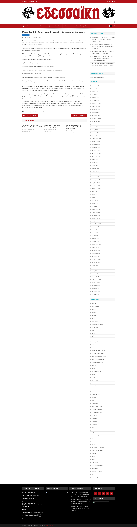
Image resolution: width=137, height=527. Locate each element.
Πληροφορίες (83, 26)
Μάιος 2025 (95, 130)
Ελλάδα (42, 26)
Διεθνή (65, 26)
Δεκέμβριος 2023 (96, 180)
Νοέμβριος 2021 (96, 253)
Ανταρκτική (95, 327)
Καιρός (93, 400)
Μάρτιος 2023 (95, 206)
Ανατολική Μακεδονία (97, 324)
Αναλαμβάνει (95, 321)
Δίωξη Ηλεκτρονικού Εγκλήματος (39, 111)
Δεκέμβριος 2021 (96, 250)
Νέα (27, 26)
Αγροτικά (94, 312)
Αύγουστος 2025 (96, 121)
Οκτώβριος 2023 (96, 185)
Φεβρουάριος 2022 (96, 244)
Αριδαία (94, 336)
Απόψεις (94, 330)
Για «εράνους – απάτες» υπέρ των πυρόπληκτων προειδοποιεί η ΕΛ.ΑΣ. (32, 126)
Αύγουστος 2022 (96, 227)
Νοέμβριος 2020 (96, 288)
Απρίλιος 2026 (95, 97)
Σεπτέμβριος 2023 (96, 188)
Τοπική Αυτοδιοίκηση (97, 465)
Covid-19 (94, 303)
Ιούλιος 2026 (95, 88)
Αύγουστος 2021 (96, 262)
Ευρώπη (94, 391)
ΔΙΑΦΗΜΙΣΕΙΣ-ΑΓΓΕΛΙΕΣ (97, 362)
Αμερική (94, 318)
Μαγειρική (94, 418)
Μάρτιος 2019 (95, 294)
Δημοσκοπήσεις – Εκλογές (98, 350)
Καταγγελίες (95, 403)
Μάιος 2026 (95, 94)
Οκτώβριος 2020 (96, 291)
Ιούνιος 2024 (95, 162)
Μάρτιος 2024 (95, 171)
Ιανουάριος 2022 (96, 247)
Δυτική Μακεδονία (96, 371)
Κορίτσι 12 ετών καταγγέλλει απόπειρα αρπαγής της (52, 126)
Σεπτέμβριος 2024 (96, 153)
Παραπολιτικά (95, 436)
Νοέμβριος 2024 (96, 147)
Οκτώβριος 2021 (96, 256)
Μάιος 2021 (95, 271)
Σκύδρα (93, 456)
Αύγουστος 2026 (96, 86)
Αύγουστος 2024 (96, 156)
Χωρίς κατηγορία (96, 477)
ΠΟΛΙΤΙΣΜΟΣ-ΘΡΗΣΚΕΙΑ (98, 450)
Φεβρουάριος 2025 (96, 138)
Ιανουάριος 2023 (96, 212)
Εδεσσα (93, 374)
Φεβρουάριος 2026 (96, 103)
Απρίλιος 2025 (95, 133)
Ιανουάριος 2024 (96, 177)
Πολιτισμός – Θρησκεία (98, 447)
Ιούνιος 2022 (95, 232)
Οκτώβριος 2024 (96, 150)
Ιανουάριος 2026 (96, 106)
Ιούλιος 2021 (95, 265)
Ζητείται (94, 397)
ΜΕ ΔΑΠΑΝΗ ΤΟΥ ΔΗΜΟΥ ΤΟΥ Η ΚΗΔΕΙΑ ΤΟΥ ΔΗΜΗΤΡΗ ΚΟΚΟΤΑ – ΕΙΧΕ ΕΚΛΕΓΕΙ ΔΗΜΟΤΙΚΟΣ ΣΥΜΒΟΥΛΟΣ (103, 59)
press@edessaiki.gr (29, 497)
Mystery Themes (49, 525)
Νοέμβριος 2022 (96, 218)
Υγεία (93, 474)
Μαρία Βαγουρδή (37, 37)
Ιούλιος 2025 (95, 124)
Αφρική (94, 344)
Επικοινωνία (74, 26)
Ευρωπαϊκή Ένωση (96, 389)
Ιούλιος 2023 (95, 194)
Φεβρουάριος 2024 (96, 174)
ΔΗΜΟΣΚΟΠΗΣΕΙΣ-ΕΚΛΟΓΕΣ (98, 353)
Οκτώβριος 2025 (96, 115)
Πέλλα (93, 438)
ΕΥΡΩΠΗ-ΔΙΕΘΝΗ (96, 394)
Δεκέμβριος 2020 (96, 285)
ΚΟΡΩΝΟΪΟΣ (95, 415)
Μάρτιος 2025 (95, 135)
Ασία (93, 339)
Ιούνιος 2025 (95, 127)
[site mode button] (110, 26)
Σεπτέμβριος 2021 (96, 259)
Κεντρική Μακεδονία (97, 406)
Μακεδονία (34, 26)
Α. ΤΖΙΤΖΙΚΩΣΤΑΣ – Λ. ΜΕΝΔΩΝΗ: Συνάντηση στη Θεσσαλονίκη (31, 115)
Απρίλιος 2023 (95, 203)
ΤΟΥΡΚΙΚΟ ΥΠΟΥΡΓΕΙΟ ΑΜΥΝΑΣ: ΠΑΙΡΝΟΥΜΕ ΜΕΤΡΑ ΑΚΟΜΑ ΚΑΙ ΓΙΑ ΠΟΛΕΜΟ (103, 53)
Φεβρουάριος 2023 (96, 209)
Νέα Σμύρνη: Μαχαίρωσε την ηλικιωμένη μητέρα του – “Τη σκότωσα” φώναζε (74, 127)
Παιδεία (94, 433)
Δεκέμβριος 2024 (96, 144)
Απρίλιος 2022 (95, 238)
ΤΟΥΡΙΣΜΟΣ (95, 468)
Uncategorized (95, 306)
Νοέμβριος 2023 (96, 182)
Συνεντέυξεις (95, 462)
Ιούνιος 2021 (95, 268)
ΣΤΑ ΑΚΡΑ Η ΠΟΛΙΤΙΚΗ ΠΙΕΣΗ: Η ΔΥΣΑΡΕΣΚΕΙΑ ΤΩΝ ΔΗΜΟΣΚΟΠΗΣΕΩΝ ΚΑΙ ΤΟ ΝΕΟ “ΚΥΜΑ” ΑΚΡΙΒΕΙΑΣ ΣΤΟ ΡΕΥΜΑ (103, 66)
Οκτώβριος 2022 (96, 221)
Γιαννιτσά (94, 347)
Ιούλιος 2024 (95, 159)
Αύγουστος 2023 (96, 191)
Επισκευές (94, 383)
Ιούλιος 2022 (95, 230)
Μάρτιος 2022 (95, 241)
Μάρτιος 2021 (95, 277)
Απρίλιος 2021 (95, 274)
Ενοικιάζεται (95, 380)
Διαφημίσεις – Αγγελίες (98, 359)
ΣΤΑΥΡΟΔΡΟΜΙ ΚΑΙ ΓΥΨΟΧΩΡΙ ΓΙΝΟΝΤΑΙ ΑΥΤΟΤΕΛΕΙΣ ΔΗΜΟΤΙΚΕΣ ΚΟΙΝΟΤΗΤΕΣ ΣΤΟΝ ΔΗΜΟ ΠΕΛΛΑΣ (103, 47)
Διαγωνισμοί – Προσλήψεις (99, 356)
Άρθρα (93, 333)
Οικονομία (94, 430)
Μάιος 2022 (95, 235)
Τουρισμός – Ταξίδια (97, 471)
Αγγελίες (57, 26)
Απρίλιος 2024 (95, 168)
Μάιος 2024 (95, 165)
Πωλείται (94, 453)
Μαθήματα (94, 421)
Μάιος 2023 (95, 200)
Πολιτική (94, 444)
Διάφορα (94, 365)
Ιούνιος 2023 (95, 197)
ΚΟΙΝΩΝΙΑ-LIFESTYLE (97, 412)
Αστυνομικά (26, 34)
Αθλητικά (94, 315)
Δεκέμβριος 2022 (96, 215)
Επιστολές (94, 386)
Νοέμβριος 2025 (96, 112)
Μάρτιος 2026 (95, 100)
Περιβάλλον (95, 441)
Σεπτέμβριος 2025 (96, 118)
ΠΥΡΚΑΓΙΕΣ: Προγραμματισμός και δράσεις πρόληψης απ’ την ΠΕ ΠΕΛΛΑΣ (79, 115)
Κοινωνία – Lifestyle (97, 409)
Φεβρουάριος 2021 (96, 279)
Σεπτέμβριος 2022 (96, 224)
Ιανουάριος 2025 (96, 141)
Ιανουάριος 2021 (96, 282)
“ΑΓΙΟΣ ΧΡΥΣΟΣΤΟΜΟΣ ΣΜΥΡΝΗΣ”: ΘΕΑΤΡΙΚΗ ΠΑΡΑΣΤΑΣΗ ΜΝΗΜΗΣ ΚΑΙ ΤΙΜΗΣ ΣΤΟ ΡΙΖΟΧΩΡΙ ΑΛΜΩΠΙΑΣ (103, 40)
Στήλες (50, 26)
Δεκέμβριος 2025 (96, 109)
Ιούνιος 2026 (95, 91)
